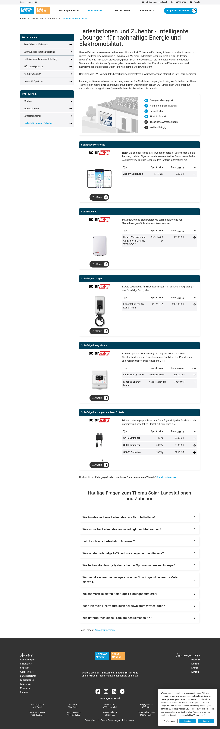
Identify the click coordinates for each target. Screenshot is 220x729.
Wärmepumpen (67, 10)
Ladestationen (27, 680)
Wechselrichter (27, 672)
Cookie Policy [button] (186, 712)
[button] (70, 10)
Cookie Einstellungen (110, 720)
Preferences (169, 721)
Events (194, 668)
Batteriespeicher (28, 676)
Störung (24, 692)
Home (23, 18)
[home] (35, 10)
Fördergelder (122, 10)
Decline (187, 721)
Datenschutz (91, 720)
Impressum (130, 720)
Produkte (52, 18)
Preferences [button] (199, 715)
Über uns (195, 659)
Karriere (195, 664)
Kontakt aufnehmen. (166, 477)
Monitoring (25, 688)
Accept (206, 721)
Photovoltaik (95, 10)
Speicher (24, 668)
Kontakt (195, 672)
